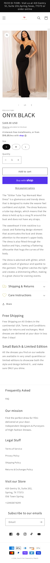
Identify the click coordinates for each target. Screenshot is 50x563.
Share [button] (9, 303)
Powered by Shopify (31, 558)
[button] (4, 18)
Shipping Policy (13, 462)
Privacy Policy (12, 455)
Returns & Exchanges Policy (19, 469)
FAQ (7, 398)
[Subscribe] (41, 522)
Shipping (5, 127)
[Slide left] (18, 105)
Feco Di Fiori (21, 558)
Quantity (6, 154)
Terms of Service (13, 448)
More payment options (25, 188)
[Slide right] (31, 105)
